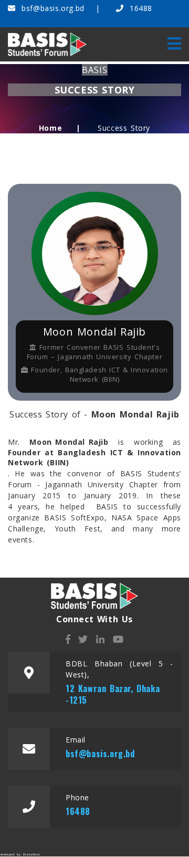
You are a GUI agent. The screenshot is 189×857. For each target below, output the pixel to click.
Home (50, 128)
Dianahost (31, 854)
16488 (139, 8)
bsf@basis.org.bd (53, 8)
